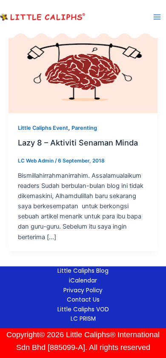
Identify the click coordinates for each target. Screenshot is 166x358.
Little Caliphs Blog (83, 271)
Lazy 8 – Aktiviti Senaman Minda (78, 142)
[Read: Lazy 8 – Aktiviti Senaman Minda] (83, 71)
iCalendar (83, 281)
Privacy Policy (83, 290)
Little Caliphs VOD (83, 309)
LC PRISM (83, 319)
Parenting (84, 128)
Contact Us (83, 300)
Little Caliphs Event (43, 128)
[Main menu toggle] (157, 17)
